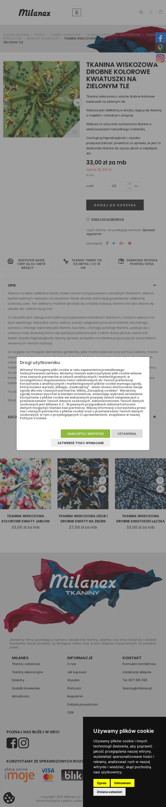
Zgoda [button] (101, 783)
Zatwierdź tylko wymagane (80, 443)
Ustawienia (127, 434)
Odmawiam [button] (122, 783)
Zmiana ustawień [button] (109, 792)
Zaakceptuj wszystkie (85, 434)
